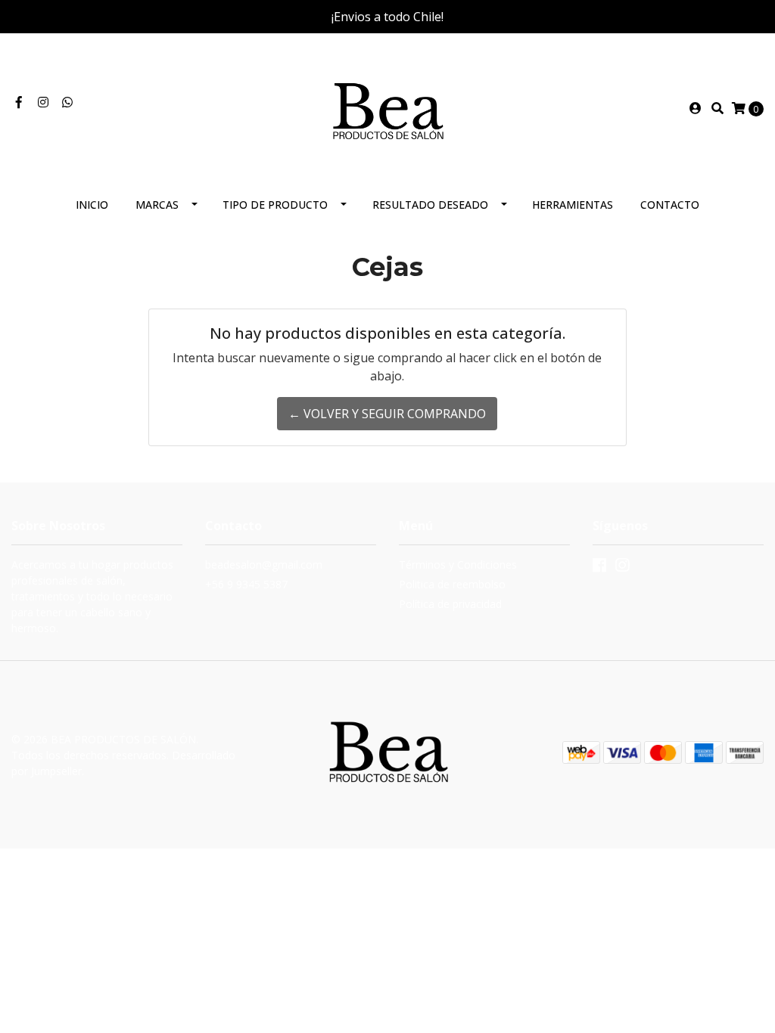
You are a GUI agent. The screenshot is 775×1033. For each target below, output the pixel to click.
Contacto (669, 204)
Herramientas (572, 204)
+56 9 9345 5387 (246, 584)
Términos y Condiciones (458, 564)
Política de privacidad (450, 604)
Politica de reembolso (452, 584)
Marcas (157, 204)
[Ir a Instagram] (43, 102)
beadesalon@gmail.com (263, 564)
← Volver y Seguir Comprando (387, 413)
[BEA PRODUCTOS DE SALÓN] (387, 106)
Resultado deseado (430, 204)
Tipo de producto (275, 204)
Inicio (92, 204)
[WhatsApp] (67, 102)
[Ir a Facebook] (18, 102)
